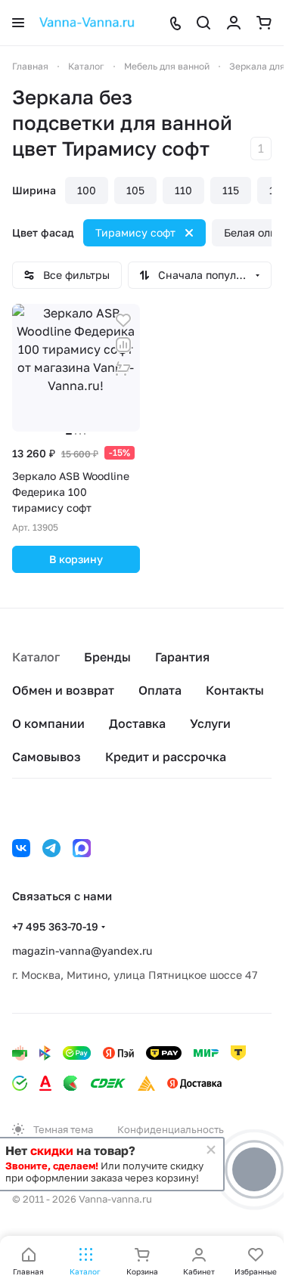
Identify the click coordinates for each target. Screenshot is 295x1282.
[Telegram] (51, 848)
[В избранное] (123, 320)
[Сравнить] (123, 344)
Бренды (107, 656)
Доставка (137, 723)
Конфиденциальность (170, 1129)
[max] (82, 848)
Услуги (210, 723)
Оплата (160, 690)
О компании (48, 723)
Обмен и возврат (63, 690)
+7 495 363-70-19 (55, 926)
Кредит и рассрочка (165, 756)
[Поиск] (203, 22)
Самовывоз (46, 756)
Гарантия (182, 656)
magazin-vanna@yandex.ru (82, 950)
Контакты (235, 690)
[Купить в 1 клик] (123, 368)
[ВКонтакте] (21, 848)
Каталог (36, 656)
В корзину (76, 559)
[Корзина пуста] (264, 22)
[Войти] (233, 22)
